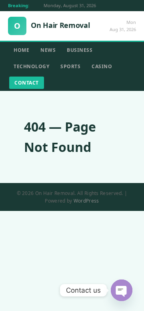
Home (21, 50)
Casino (102, 66)
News (48, 50)
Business (79, 50)
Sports (70, 66)
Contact (26, 82)
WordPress (86, 200)
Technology (31, 66)
